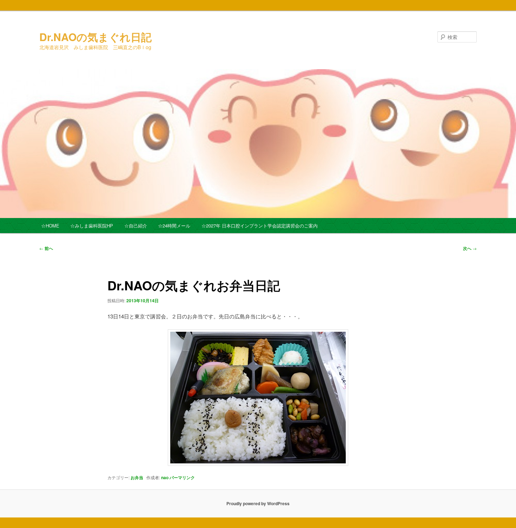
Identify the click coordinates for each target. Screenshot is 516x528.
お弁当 (137, 477)
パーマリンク (182, 477)
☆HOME (50, 225)
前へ (46, 248)
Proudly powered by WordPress (258, 503)
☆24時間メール (174, 225)
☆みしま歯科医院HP (91, 225)
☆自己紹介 (135, 225)
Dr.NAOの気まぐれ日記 (95, 36)
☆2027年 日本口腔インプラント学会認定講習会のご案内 (259, 225)
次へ (470, 248)
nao (164, 477)
